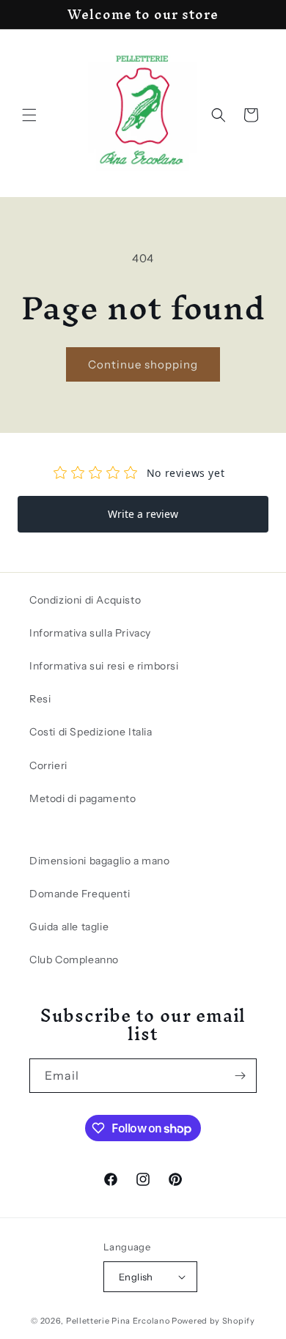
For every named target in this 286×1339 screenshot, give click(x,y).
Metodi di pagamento (82, 798)
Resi (40, 698)
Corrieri (48, 765)
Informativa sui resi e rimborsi (104, 665)
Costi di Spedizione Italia (91, 731)
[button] (29, 115)
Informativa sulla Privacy (90, 632)
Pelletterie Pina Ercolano (118, 1321)
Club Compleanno (74, 959)
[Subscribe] (240, 1075)
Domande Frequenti (79, 893)
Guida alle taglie (69, 926)
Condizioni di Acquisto (85, 600)
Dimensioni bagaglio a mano (99, 860)
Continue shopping (143, 364)
